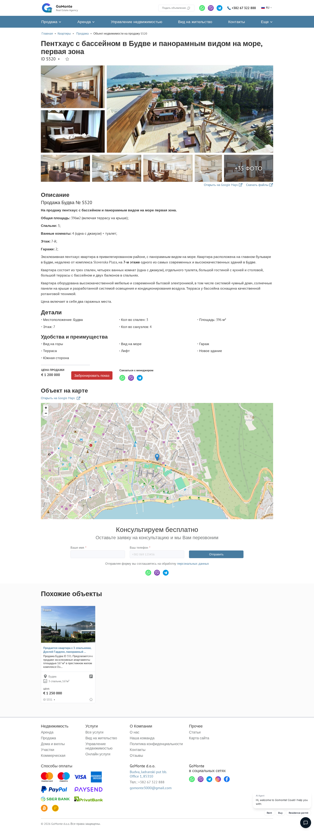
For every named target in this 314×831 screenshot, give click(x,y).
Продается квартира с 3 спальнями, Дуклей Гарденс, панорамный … (67, 649)
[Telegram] (219, 8)
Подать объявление (174, 7)
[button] (157, 457)
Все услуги (94, 732)
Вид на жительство (195, 21)
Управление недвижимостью (136, 21)
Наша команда (142, 738)
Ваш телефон (140, 547)
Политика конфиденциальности (156, 744)
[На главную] (60, 8)
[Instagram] (218, 779)
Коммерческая (53, 755)
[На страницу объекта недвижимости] (68, 624)
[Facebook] (227, 779)
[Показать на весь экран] (190, 109)
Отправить (216, 554)
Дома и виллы (53, 744)
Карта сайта (199, 738)
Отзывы (136, 755)
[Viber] (211, 8)
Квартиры (64, 33)
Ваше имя (78, 547)
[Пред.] (45, 624)
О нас (134, 732)
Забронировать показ (91, 375)
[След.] (91, 624)
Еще (265, 21)
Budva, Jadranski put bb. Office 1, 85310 (148, 774)
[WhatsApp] (202, 8)
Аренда (84, 21)
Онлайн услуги (97, 754)
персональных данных (193, 564)
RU (267, 7)
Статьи (195, 732)
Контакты (236, 21)
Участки (47, 749)
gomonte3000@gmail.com (151, 788)
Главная (47, 33)
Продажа (50, 21)
